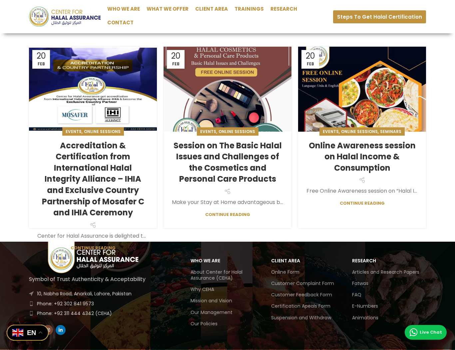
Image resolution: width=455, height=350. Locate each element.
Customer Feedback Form (301, 294)
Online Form (285, 272)
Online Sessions (102, 131)
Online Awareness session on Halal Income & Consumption (362, 156)
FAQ (356, 294)
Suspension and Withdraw (301, 317)
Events (74, 131)
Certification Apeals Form (300, 306)
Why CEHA (202, 289)
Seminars (390, 131)
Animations (365, 317)
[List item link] (94, 303)
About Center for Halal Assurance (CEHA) (216, 275)
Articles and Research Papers (385, 272)
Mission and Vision (211, 300)
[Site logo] (65, 16)
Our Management (211, 312)
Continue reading (93, 248)
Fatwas (360, 283)
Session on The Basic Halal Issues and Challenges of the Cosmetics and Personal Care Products (228, 162)
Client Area (285, 260)
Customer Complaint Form (302, 283)
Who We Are (205, 260)
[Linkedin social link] (61, 330)
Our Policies (204, 323)
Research (364, 260)
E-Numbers (365, 306)
